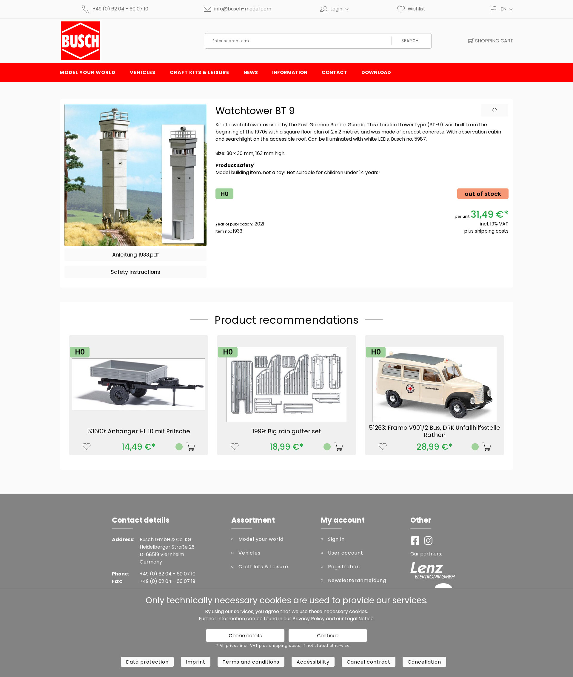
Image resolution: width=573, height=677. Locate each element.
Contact (334, 72)
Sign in (336, 539)
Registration (344, 566)
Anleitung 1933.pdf (135, 254)
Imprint (195, 661)
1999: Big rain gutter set (286, 431)
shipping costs (492, 231)
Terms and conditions (251, 661)
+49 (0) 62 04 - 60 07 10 (120, 8)
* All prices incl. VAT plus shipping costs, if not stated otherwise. (283, 645)
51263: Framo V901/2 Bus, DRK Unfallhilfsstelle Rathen (434, 431)
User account (345, 552)
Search (410, 41)
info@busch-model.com (242, 8)
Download (376, 72)
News (251, 72)
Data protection (147, 661)
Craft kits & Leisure (199, 72)
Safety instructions (135, 272)
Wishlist (416, 8)
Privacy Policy (308, 618)
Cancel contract (368, 661)
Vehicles (142, 72)
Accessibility (313, 661)
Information (289, 72)
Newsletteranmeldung (357, 580)
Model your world (87, 72)
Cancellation (424, 661)
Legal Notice (359, 618)
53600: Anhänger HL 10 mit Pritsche (138, 431)
